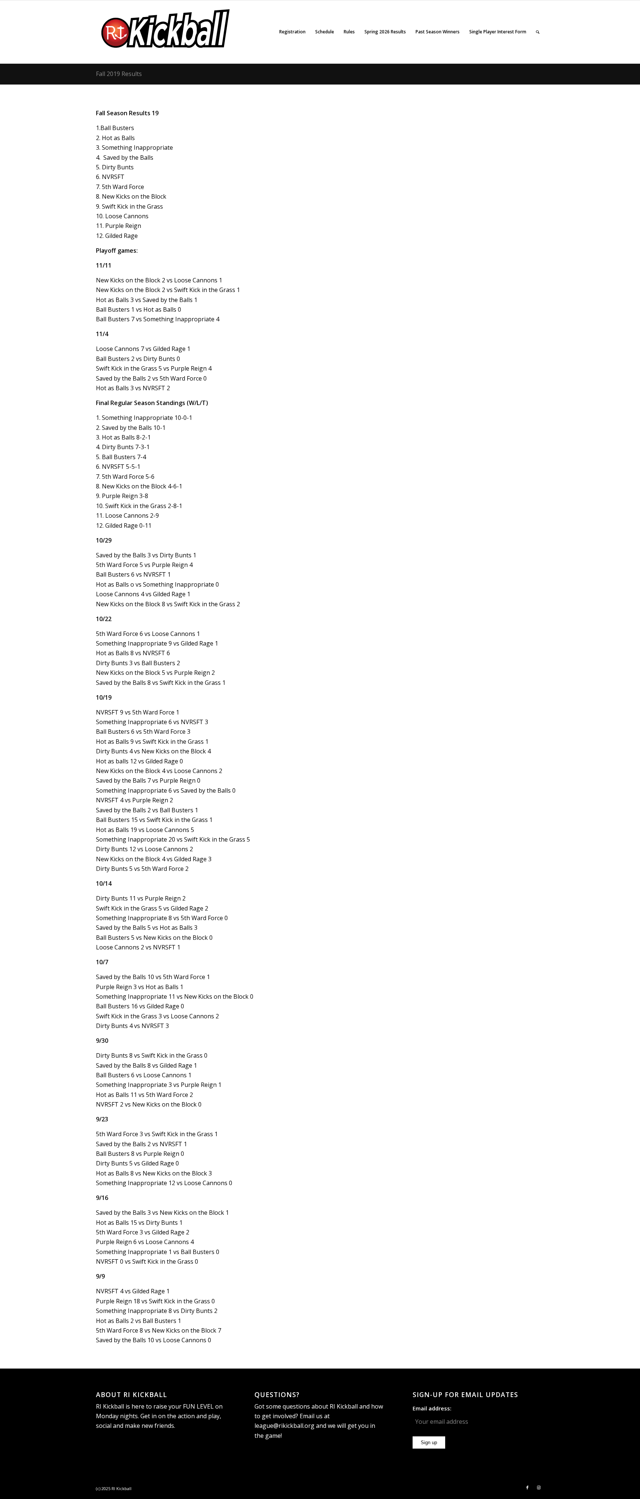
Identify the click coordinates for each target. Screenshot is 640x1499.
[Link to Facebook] (527, 1487)
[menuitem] (292, 31)
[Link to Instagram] (538, 1487)
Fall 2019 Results (119, 74)
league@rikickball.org (284, 1426)
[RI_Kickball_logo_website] (166, 31)
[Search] (537, 31)
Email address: (432, 1408)
